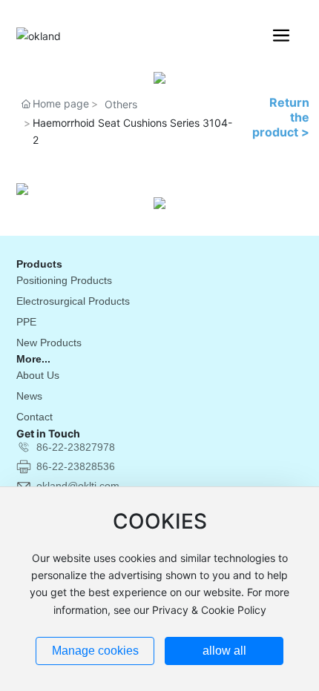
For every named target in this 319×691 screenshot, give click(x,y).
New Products (49, 342)
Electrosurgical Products (73, 301)
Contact (34, 417)
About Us (37, 375)
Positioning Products (64, 280)
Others (121, 104)
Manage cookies (95, 650)
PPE (26, 322)
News (29, 396)
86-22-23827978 (75, 447)
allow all (224, 650)
